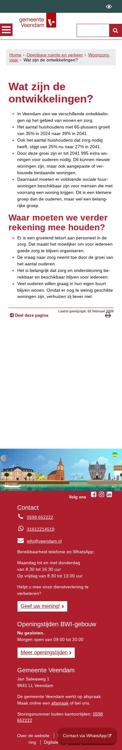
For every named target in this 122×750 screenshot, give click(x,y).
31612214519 (40, 529)
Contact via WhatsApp (85, 735)
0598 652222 (40, 517)
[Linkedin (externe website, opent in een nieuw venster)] (109, 494)
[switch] (109, 6)
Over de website (33, 735)
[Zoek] (115, 30)
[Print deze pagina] (108, 316)
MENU (6, 29)
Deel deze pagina (31, 315)
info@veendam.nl (39, 541)
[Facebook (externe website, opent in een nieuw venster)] (93, 494)
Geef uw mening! (40, 606)
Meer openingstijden (44, 652)
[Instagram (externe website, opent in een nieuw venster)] (101, 494)
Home (15, 54)
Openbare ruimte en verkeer (55, 54)
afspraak (60, 703)
